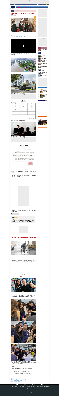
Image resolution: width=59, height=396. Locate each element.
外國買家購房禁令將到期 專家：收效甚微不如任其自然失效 (44, 56)
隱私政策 (23, 386)
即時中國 (13, 8)
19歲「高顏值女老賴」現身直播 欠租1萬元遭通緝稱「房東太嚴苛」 (18, 36)
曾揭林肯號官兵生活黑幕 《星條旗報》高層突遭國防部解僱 (44, 73)
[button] (48, 6)
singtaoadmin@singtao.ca (29, 391)
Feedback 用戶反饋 (46, 386)
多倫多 (42, 4)
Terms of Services (39, 386)
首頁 (10, 8)
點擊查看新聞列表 (18, 10)
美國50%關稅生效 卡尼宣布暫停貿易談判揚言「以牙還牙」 (44, 59)
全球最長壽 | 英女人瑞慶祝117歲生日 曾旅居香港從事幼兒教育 (44, 67)
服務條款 (42, 386)
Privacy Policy (20, 386)
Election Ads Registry (29, 388)
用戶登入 (46, 4)
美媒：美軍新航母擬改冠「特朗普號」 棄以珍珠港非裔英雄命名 (44, 70)
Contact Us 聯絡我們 (27, 386)
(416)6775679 (19, 208)
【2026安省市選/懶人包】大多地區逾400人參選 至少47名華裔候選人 (44, 75)
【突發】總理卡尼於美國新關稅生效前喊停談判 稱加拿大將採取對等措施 (44, 50)
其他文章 (13, 10)
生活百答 (15, 210)
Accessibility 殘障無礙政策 (14, 386)
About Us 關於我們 (33, 386)
